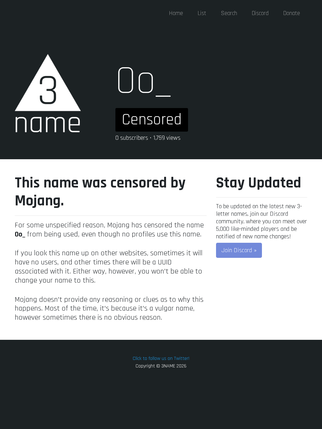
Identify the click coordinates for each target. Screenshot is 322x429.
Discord (260, 13)
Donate (291, 13)
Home (176, 13)
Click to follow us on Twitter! (161, 358)
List (201, 13)
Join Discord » (239, 250)
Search (229, 13)
